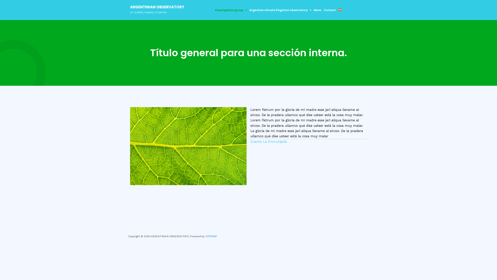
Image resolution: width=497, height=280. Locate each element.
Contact (330, 10)
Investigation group (229, 10)
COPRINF (211, 236)
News (317, 10)
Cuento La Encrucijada (268, 142)
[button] (231, 10)
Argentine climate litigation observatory (278, 10)
